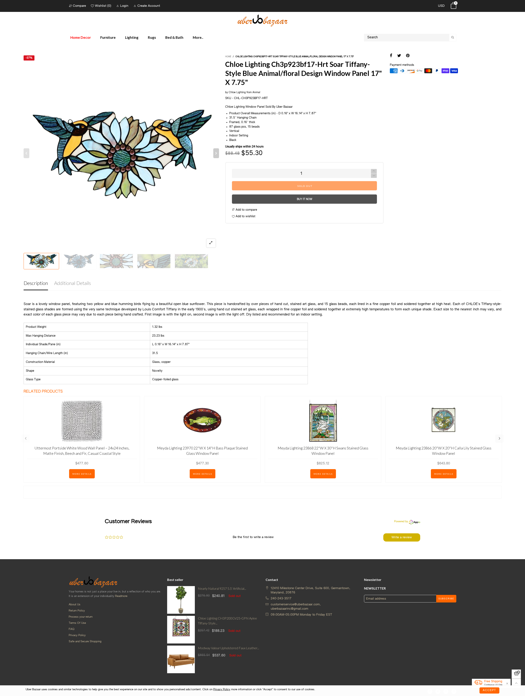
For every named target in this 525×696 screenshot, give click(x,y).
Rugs (152, 37)
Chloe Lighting (237, 92)
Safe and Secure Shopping (85, 641)
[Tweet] (399, 56)
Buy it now (304, 199)
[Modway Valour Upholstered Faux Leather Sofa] (181, 659)
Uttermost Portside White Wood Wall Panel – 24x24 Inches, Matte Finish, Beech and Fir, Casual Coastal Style (81, 450)
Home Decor (80, 37)
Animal (256, 92)
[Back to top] (516, 683)
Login (124, 5)
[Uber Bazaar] (262, 20)
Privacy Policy (77, 635)
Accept (489, 690)
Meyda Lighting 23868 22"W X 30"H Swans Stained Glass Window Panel (323, 450)
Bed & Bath (174, 37)
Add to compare (246, 209)
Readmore (121, 596)
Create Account (148, 5)
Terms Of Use (77, 623)
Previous (26, 438)
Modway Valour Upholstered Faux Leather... (228, 648)
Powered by (401, 521)
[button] (26, 153)
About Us (74, 604)
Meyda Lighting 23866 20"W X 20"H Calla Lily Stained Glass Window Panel (443, 450)
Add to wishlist (245, 216)
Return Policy (77, 610)
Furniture (108, 37)
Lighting (131, 37)
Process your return (80, 617)
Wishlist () (103, 5)
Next (499, 438)
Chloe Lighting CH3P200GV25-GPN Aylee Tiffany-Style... (227, 620)
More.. (198, 37)
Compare (79, 5)
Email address (376, 598)
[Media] (211, 243)
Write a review (401, 537)
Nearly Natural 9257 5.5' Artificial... (222, 588)
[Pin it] (408, 56)
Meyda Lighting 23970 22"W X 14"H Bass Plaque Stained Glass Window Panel (202, 450)
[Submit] (452, 37)
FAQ (71, 629)
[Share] (391, 56)
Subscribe (446, 599)
